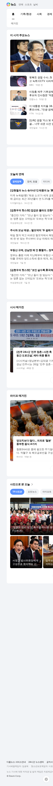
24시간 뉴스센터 (36, 762)
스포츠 (28, 4)
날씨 (35, 4)
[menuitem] (13, 14)
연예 (21, 4)
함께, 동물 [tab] (32, 181)
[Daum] (9, 4)
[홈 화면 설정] (46, 779)
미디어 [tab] (46, 181)
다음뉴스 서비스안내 (16, 762)
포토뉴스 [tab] (32, 491)
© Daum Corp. (14, 776)
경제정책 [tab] (17, 181)
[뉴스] (13, 4)
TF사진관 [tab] (17, 491)
